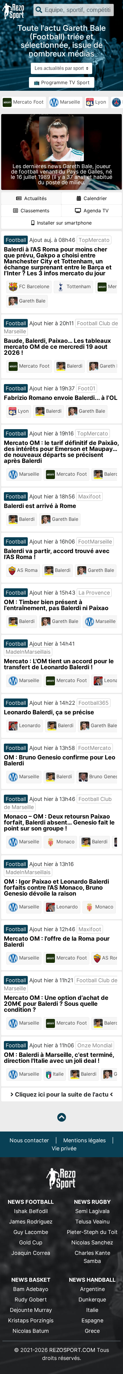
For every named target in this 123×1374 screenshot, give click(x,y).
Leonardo (29, 726)
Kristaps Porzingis (30, 1320)
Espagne (92, 1320)
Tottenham (78, 287)
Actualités (35, 198)
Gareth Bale (31, 301)
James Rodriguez (31, 1221)
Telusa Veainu (92, 1221)
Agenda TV (95, 211)
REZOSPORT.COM (72, 1350)
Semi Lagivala (92, 1211)
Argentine (92, 1289)
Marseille (69, 102)
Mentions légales (84, 1140)
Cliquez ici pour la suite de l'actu (61, 1094)
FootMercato (94, 748)
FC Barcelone (33, 287)
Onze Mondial (94, 1045)
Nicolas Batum (31, 1331)
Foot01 (86, 388)
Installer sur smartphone (64, 223)
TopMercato (94, 240)
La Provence (94, 592)
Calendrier (94, 198)
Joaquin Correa (30, 1253)
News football (31, 1202)
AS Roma (27, 570)
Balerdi (73, 366)
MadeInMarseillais (28, 652)
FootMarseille (95, 541)
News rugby (92, 1202)
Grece (92, 1331)
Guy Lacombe (30, 1232)
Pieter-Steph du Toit (92, 1232)
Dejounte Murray (31, 1310)
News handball (92, 1280)
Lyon (100, 102)
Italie (57, 1074)
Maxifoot (89, 496)
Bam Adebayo (30, 1289)
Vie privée (64, 1148)
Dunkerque (92, 1299)
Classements (34, 211)
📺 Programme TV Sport (62, 82)
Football (16, 240)
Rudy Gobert (31, 1299)
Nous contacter (29, 1140)
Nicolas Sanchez (92, 1242)
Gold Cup (30, 1242)
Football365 (94, 703)
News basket (30, 1280)
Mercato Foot (28, 102)
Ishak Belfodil (31, 1211)
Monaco (65, 842)
